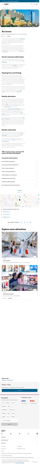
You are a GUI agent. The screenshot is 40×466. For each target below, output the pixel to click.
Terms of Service (28, 457)
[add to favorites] (34, 257)
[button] (35, 462)
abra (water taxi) (7, 106)
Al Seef (7, 104)
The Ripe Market (6, 330)
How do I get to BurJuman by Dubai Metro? (10, 165)
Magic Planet (5, 51)
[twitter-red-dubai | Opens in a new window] (27, 222)
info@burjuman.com (6, 217)
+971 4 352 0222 (6, 214)
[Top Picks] (34, 4)
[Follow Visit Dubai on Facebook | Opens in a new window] (2, 433)
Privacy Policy (21, 457)
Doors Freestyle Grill (5, 141)
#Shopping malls (10, 380)
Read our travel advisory (15, 1)
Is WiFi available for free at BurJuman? (9, 175)
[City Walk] (19, 350)
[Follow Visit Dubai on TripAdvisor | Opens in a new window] (19, 433)
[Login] (36, 4)
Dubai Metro (15, 65)
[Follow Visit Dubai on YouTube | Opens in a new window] (37, 433)
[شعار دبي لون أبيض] (4, 431)
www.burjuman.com (6, 211)
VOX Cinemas (21, 51)
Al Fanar (13, 140)
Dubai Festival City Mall (8, 294)
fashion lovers (22, 38)
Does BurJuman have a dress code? (8, 178)
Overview (20, 190)
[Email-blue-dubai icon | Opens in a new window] (30, 222)
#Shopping (4, 380)
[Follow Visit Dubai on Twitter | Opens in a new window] (28, 433)
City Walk (5, 365)
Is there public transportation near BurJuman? (11, 185)
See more (5, 374)
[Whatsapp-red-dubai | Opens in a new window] (21, 222)
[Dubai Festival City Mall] (19, 278)
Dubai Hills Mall (6, 261)
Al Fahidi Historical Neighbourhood (14, 109)
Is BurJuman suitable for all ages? (8, 181)
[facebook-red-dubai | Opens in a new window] (24, 222)
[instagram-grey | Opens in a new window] (10, 433)
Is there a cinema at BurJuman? (8, 168)
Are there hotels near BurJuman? (8, 161)
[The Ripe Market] (19, 314)
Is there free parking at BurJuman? (8, 171)
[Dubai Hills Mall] (19, 245)
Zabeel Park (7, 118)
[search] (32, 4)
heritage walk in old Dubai (13, 151)
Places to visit (5, 8)
